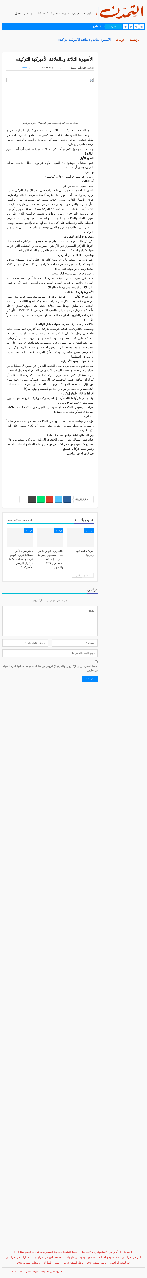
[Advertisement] (50, 474)
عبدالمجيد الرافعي (120, 1262)
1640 (24, 67)
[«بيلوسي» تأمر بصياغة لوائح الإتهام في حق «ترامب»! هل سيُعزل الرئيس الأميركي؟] (20, 537)
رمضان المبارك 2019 (28, 1262)
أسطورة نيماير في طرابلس (80, 1257)
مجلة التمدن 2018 (73, 1262)
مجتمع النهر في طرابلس (47, 1257)
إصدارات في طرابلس (18, 1257)
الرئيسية (89, 13)
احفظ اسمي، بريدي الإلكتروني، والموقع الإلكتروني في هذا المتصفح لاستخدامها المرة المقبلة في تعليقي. (50, 668)
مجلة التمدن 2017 (97, 1262)
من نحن (29, 13)
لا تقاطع (97, 26)
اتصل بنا (16, 13)
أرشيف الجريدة (71, 13)
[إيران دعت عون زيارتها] (80, 537)
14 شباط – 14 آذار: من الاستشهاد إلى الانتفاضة (108, 1252)
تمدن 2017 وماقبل (48, 13)
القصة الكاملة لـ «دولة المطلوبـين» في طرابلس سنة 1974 (46, 1252)
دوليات (89, 530)
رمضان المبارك (51, 1262)
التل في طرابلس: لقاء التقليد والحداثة (120, 1257)
